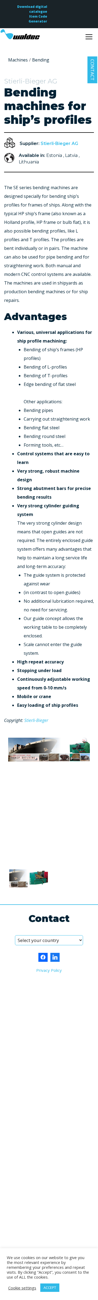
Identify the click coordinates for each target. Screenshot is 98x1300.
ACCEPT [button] (50, 1287)
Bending (40, 60)
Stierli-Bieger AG (59, 143)
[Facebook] (43, 957)
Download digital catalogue (32, 9)
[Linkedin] (55, 957)
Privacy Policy (49, 970)
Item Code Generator (38, 19)
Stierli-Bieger (36, 720)
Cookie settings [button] (22, 1287)
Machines (18, 60)
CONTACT (92, 69)
